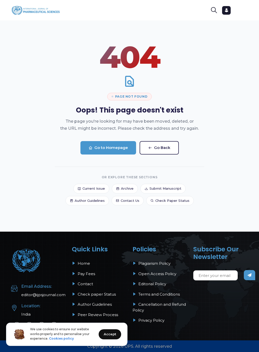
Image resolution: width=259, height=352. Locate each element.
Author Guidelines (90, 201)
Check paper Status (96, 294)
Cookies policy (61, 338)
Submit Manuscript (165, 188)
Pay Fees (86, 273)
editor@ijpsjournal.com (43, 294)
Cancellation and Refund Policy (159, 307)
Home (83, 263)
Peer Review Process (97, 314)
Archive (127, 188)
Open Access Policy (156, 273)
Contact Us (130, 201)
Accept (110, 334)
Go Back (162, 147)
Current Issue (93, 188)
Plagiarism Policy (153, 263)
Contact (85, 283)
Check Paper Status (172, 201)
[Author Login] (226, 10)
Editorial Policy (151, 283)
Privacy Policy (150, 320)
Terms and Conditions (158, 294)
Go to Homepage (111, 147)
